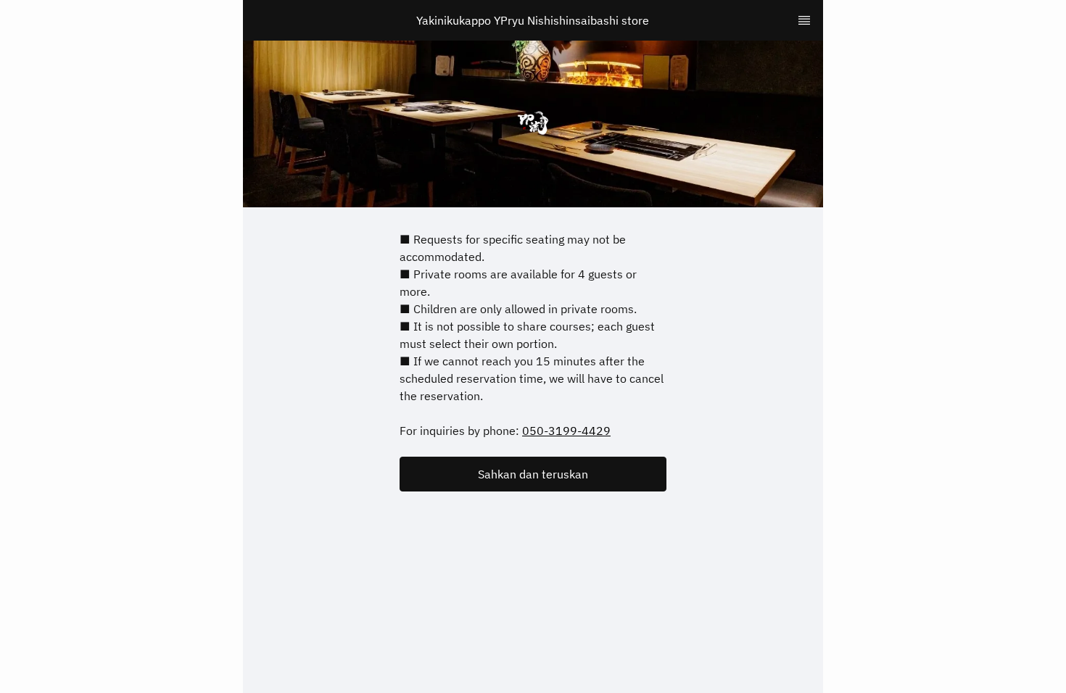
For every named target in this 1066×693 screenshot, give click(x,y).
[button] (533, 474)
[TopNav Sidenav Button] (804, 20)
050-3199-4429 (566, 430)
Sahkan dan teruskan (533, 474)
